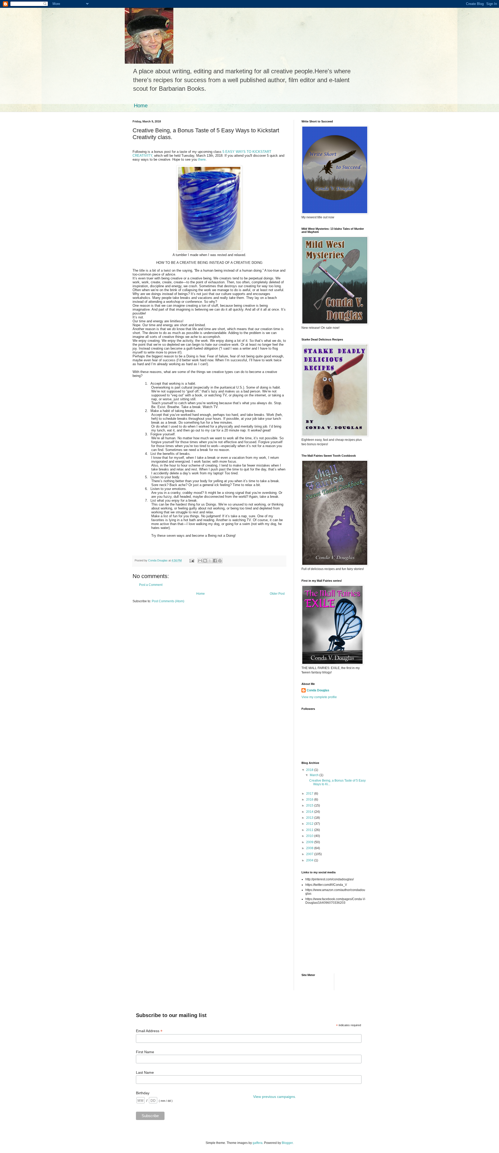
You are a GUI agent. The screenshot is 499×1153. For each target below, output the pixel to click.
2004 (310, 860)
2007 (310, 854)
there (202, 159)
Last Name (145, 1072)
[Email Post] (191, 560)
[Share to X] (210, 560)
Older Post (277, 593)
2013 (310, 818)
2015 (310, 805)
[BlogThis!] (205, 560)
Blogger (287, 1143)
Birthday (142, 1093)
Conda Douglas (318, 690)
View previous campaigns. (274, 1097)
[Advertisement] (324, 932)
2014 (310, 812)
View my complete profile (319, 697)
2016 (310, 799)
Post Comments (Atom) (168, 601)
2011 (310, 830)
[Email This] (200, 560)
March (314, 775)
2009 (310, 842)
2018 (310, 770)
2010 (310, 836)
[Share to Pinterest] (219, 560)
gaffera (257, 1143)
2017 (310, 793)
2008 (310, 848)
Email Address (149, 1030)
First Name (145, 1052)
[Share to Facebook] (215, 560)
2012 (310, 824)
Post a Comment (150, 585)
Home (141, 105)
